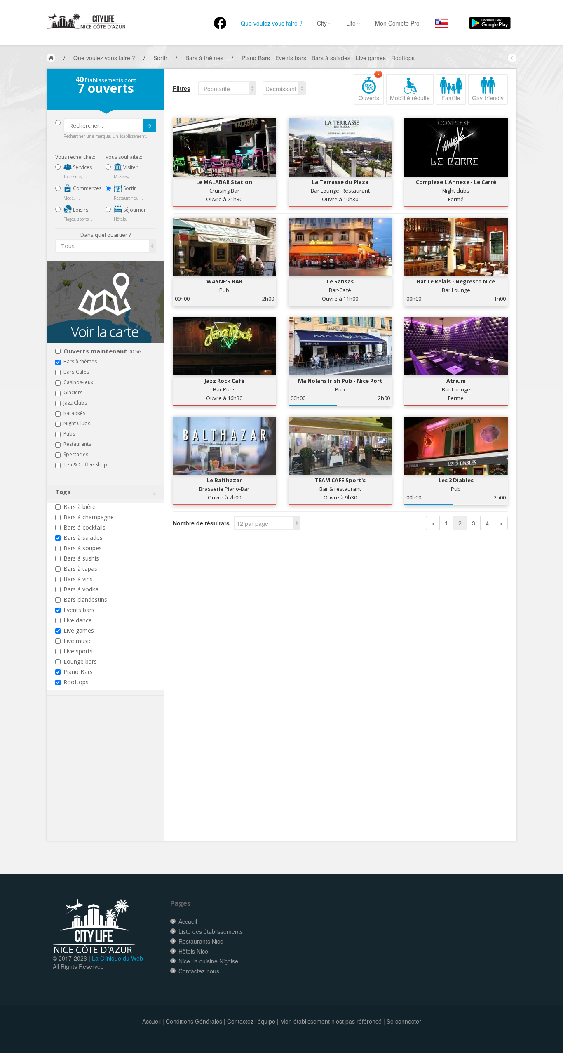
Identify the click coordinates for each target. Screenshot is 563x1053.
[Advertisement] (104, 780)
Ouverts (369, 88)
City (322, 23)
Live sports (78, 651)
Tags (62, 492)
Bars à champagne (88, 517)
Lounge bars (80, 661)
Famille (450, 98)
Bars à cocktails (84, 527)
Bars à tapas (80, 568)
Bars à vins (78, 579)
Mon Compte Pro (397, 23)
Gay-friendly (488, 98)
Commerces (86, 188)
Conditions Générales (194, 1021)
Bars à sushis (81, 558)
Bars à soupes (82, 548)
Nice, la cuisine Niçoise (208, 961)
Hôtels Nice (193, 951)
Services (82, 167)
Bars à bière (79, 507)
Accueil (187, 921)
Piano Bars (78, 672)
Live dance (77, 620)
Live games (78, 630)
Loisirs (80, 209)
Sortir (129, 188)
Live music (77, 641)
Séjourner (134, 209)
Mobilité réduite (410, 98)
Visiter (130, 167)
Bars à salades (83, 538)
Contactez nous (198, 971)
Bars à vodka (81, 589)
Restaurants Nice (200, 941)
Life (351, 23)
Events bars (78, 610)
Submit (149, 125)
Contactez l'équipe (251, 1021)
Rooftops (76, 682)
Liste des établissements (210, 931)
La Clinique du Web (117, 958)
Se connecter (404, 1021)
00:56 (102, 351)
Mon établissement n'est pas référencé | (332, 1021)
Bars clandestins (85, 599)
